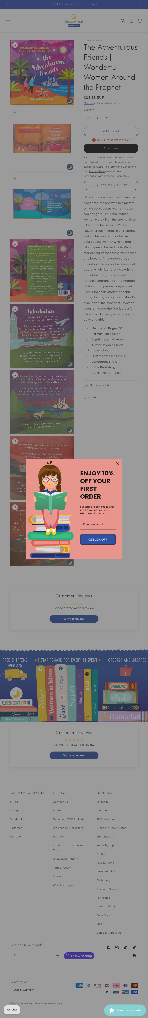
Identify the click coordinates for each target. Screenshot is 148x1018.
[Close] (117, 463)
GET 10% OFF (97, 539)
